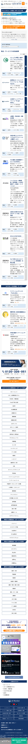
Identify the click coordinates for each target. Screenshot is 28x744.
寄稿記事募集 (21, 718)
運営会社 (21, 715)
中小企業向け (9, 73)
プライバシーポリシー (7, 715)
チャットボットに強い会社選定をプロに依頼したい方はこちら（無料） (15, 27)
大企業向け (17, 74)
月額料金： (14, 302)
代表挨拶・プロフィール (7, 718)
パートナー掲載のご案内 (7, 710)
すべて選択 (22, 54)
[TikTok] (17, 704)
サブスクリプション (17, 73)
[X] (11, 704)
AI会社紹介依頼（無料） (7, 713)
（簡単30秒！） (19, 741)
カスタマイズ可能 (10, 74)
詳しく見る (15, 39)
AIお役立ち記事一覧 (21, 707)
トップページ (7, 707)
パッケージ (9, 175)
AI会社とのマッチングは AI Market (7, 7)
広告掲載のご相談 (21, 710)
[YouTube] (14, 704)
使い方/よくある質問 (21, 713)
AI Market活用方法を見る (14, 677)
